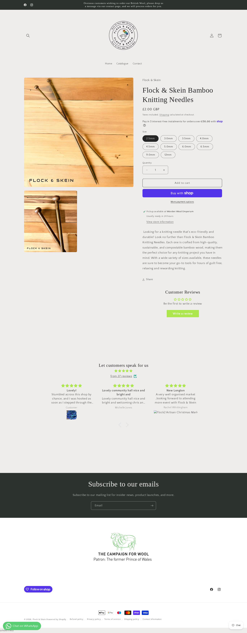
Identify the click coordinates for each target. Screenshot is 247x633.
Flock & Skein (39, 619)
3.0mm (168, 138)
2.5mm (150, 138)
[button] (28, 36)
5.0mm (168, 146)
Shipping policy (131, 619)
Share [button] (149, 279)
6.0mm (186, 146)
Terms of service (112, 619)
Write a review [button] (183, 313)
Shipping (164, 115)
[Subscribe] (152, 505)
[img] (123, 371)
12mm (168, 154)
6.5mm (205, 146)
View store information (160, 221)
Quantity (147, 163)
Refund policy (76, 619)
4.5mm (150, 146)
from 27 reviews (121, 376)
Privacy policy (94, 619)
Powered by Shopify (56, 619)
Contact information (152, 619)
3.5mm (186, 138)
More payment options (182, 202)
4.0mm (204, 138)
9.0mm (150, 154)
